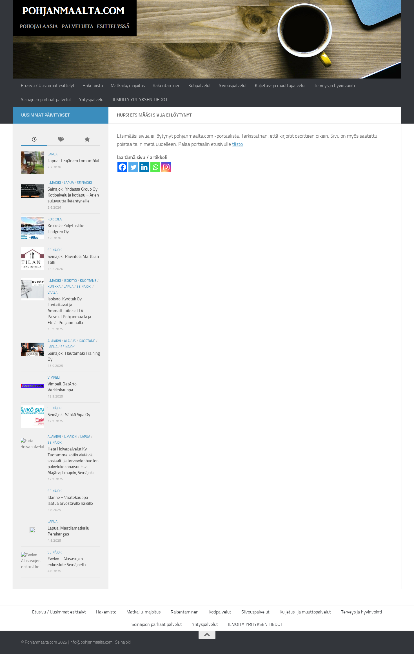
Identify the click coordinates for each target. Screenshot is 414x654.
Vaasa (52, 292)
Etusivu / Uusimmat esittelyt (48, 85)
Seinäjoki (84, 183)
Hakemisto (93, 85)
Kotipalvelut (199, 85)
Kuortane (88, 281)
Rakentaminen (167, 85)
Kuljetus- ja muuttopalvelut (280, 85)
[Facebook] (122, 167)
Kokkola (55, 219)
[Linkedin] (144, 167)
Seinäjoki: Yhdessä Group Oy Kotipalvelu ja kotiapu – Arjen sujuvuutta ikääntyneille (73, 195)
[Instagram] (166, 167)
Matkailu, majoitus (128, 85)
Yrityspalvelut (92, 99)
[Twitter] (133, 167)
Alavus (70, 341)
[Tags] (60, 140)
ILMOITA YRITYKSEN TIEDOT (140, 99)
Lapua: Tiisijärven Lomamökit (73, 160)
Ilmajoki (54, 183)
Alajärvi (54, 341)
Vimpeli (54, 378)
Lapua (52, 154)
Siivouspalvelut (233, 85)
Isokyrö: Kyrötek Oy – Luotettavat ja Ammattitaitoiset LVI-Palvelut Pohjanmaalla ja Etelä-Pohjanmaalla (69, 310)
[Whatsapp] (155, 167)
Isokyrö (70, 281)
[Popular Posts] (87, 140)
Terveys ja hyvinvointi (334, 85)
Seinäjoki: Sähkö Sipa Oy (69, 414)
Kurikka (54, 287)
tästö (237, 144)
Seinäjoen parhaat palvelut (46, 99)
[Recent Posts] (34, 140)
